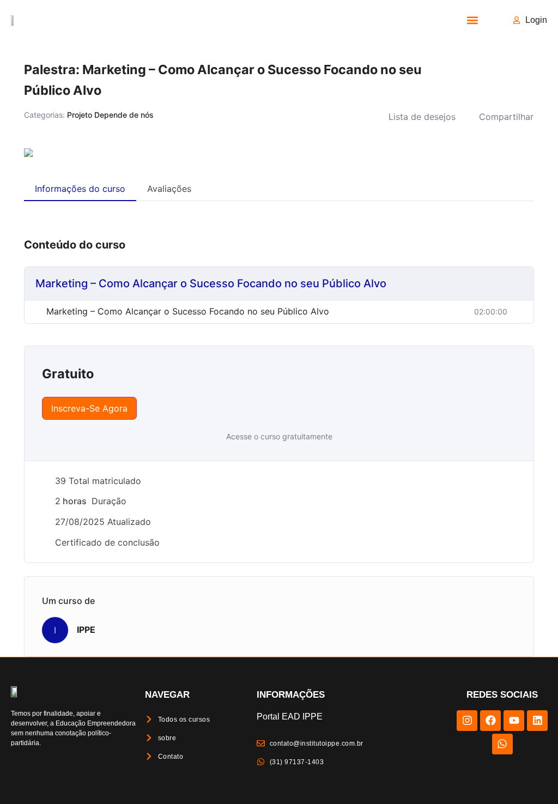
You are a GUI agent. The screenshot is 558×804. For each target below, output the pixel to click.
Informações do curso (80, 188)
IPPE (86, 629)
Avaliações (169, 188)
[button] (473, 20)
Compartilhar (506, 116)
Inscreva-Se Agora (89, 408)
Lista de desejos (422, 116)
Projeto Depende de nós (110, 114)
